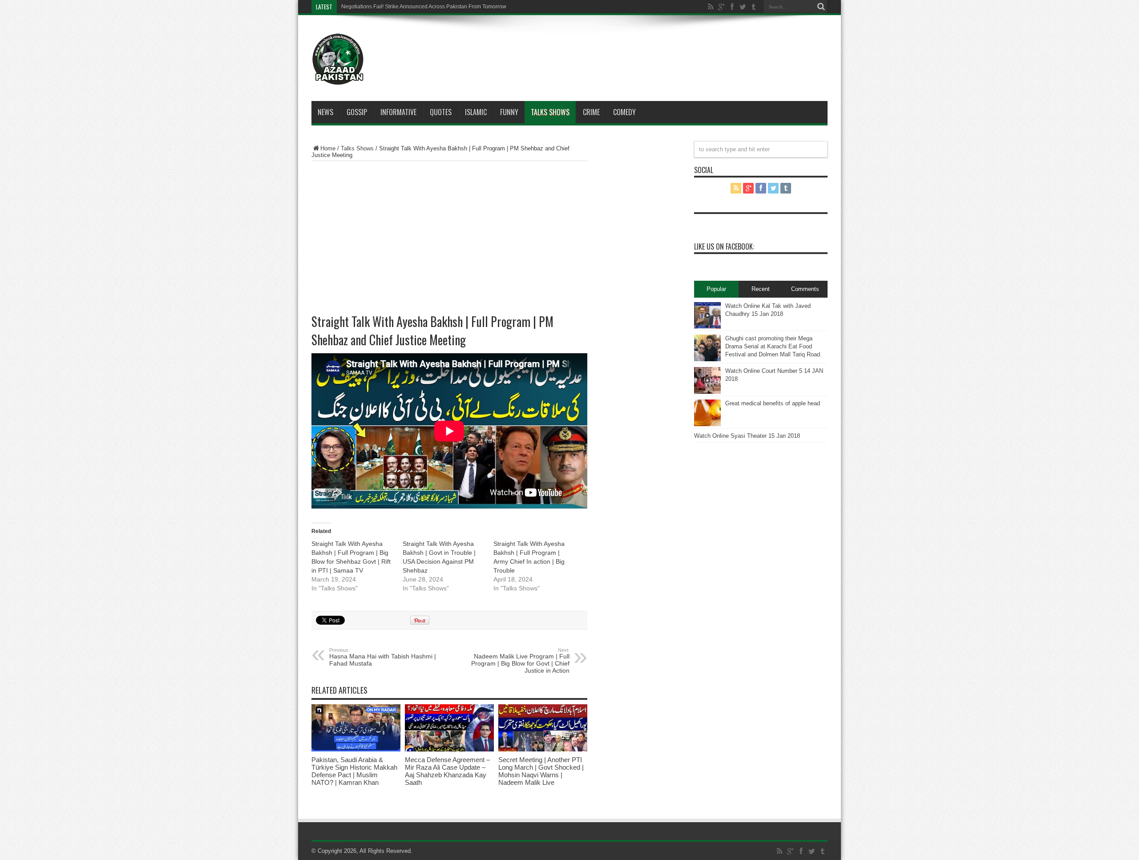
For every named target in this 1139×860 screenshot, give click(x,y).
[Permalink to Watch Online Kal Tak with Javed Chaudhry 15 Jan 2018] (707, 326)
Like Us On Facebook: (724, 246)
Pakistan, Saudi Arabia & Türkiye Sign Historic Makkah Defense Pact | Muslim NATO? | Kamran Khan (354, 771)
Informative (398, 112)
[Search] (821, 6)
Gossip (357, 112)
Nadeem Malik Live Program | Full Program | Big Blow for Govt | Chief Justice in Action (520, 660)
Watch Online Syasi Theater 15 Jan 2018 (747, 435)
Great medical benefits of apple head (772, 403)
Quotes (441, 112)
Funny (509, 112)
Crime (591, 112)
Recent (760, 289)
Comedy (624, 112)
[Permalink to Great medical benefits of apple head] (707, 424)
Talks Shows (550, 112)
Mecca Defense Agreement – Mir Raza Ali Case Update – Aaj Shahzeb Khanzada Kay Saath (447, 771)
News (325, 112)
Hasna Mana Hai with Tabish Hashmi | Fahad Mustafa (382, 657)
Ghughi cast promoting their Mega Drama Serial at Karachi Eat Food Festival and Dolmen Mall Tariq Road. (773, 346)
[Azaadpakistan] (338, 78)
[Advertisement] (596, 46)
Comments (805, 289)
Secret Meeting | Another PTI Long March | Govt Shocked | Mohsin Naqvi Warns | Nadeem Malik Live (541, 771)
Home (327, 148)
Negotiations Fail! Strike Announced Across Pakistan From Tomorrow (423, 7)
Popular (716, 289)
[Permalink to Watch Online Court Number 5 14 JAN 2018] (707, 391)
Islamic (476, 112)
